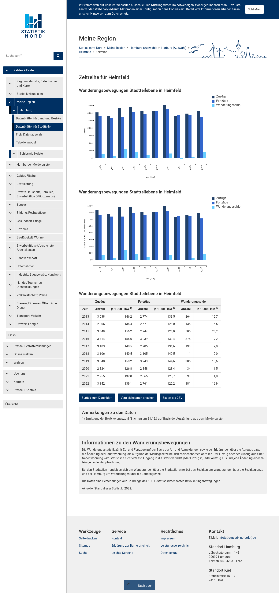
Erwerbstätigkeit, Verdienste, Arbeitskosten (35, 248)
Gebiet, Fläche (26, 176)
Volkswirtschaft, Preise (32, 295)
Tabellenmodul (26, 142)
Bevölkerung (25, 184)
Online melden (23, 354)
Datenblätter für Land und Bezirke (38, 118)
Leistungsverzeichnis (175, 545)
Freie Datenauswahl (29, 134)
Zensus (22, 204)
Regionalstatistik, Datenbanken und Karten (37, 83)
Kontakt (117, 538)
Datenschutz (169, 553)
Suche (83, 553)
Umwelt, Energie (27, 324)
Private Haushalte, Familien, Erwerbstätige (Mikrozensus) (36, 194)
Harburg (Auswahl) (174, 48)
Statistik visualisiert (30, 94)
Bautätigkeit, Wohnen (31, 237)
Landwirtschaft (27, 258)
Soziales (22, 229)
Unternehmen (26, 266)
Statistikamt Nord (90, 48)
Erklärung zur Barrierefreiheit (131, 545)
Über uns (19, 373)
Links (12, 335)
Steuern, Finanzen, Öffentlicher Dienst (37, 305)
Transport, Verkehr (29, 316)
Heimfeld (85, 52)
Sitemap (84, 545)
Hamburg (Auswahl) (143, 48)
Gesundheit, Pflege (29, 221)
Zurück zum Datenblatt (97, 398)
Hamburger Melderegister (33, 164)
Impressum (168, 538)
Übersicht (11, 404)
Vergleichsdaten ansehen (137, 398)
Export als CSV (172, 398)
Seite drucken (88, 538)
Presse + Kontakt (25, 390)
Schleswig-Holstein (32, 153)
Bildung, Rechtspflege (31, 212)
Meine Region (26, 102)
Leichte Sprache (122, 553)
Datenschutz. (120, 13)
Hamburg (26, 110)
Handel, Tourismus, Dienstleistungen (29, 285)
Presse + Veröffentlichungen (32, 346)
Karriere (19, 382)
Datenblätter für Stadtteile (33, 126)
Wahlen (19, 362)
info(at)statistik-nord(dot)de (237, 537)
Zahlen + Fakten (24, 70)
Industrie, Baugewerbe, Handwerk (39, 274)
